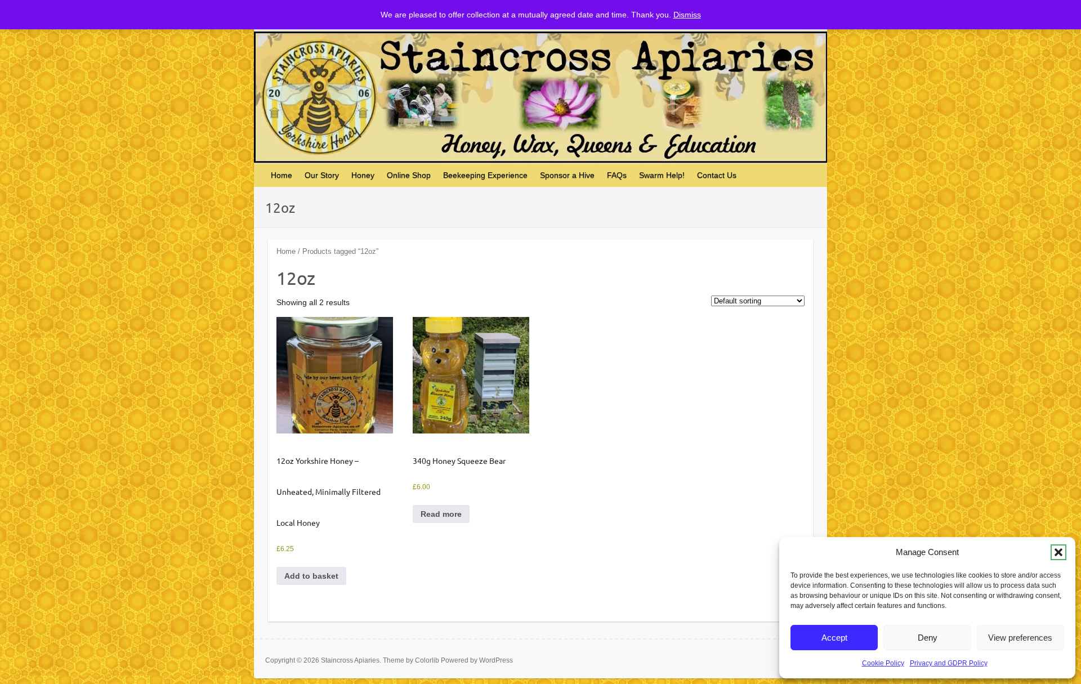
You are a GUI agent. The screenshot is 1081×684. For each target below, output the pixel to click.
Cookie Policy (883, 663)
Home (281, 175)
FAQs (617, 175)
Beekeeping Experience (485, 175)
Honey (362, 175)
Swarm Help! (662, 175)
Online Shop (409, 175)
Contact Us (716, 175)
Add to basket (311, 575)
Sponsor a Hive (567, 175)
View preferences (1020, 637)
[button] (1058, 552)
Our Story (322, 175)
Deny (927, 637)
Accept (834, 637)
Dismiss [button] (687, 14)
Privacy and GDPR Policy (949, 663)
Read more (441, 513)
